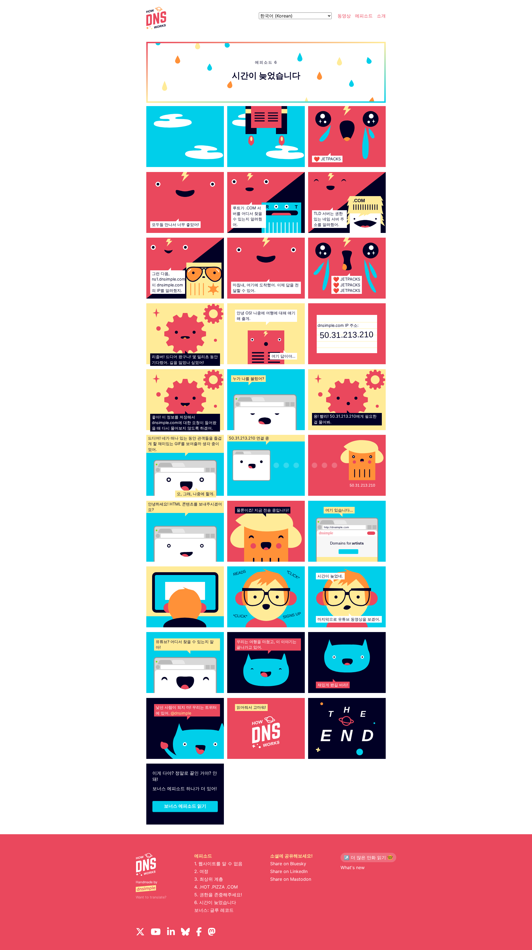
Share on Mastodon (290, 879)
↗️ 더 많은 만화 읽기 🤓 (368, 857)
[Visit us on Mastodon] (212, 932)
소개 (381, 16)
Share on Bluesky (288, 863)
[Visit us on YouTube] (156, 932)
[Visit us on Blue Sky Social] (185, 932)
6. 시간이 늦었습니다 (215, 902)
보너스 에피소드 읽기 (185, 806)
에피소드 (364, 16)
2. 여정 (201, 871)
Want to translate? (151, 897)
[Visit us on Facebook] (199, 932)
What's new (353, 867)
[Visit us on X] (140, 932)
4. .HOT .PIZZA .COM (216, 887)
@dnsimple (181, 713)
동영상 (344, 16)
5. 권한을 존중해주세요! (218, 894)
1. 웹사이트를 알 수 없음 (218, 863)
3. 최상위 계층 (208, 879)
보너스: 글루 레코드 (214, 910)
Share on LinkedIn (289, 871)
